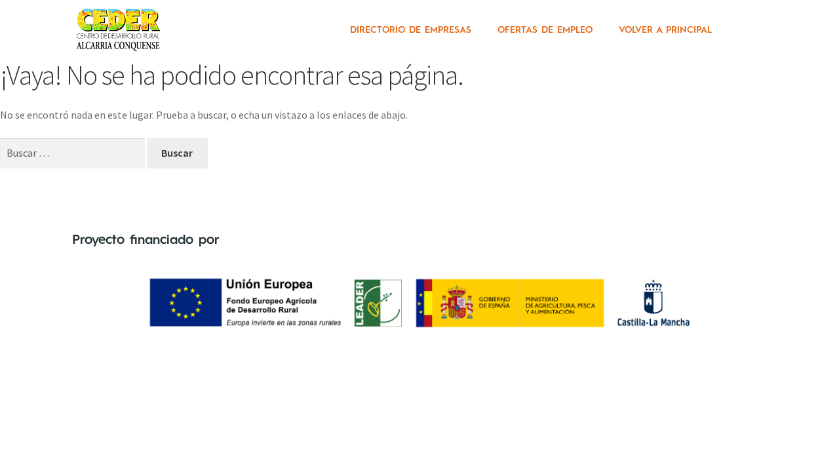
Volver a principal (665, 30)
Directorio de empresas (410, 30)
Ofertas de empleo (545, 30)
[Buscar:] (73, 152)
